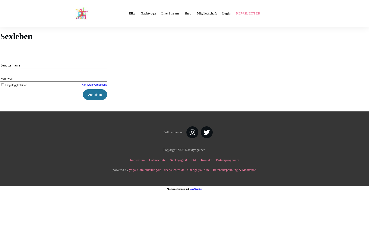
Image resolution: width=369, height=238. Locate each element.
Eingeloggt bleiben (16, 85)
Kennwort (6, 78)
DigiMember (196, 189)
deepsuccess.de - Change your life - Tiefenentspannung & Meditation (210, 170)
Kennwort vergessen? (94, 84)
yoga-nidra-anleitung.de (145, 170)
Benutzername (10, 65)
